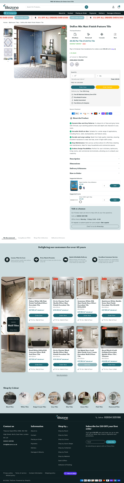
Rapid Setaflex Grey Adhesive (87, 182)
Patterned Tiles (114, 407)
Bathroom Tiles (14, 22)
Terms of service (20, 473)
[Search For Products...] (86, 7)
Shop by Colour (63, 439)
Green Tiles (84, 407)
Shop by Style (63, 435)
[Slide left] (8, 26)
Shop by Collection (64, 448)
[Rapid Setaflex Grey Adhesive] (80, 187)
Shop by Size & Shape (65, 443)
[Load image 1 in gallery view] (8, 32)
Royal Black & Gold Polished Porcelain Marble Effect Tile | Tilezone (109, 353)
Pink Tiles (99, 407)
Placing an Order (36, 439)
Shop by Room (63, 431)
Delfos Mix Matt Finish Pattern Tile (31, 22)
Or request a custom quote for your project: (90, 222)
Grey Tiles (54, 407)
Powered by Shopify (23, 480)
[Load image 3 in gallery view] (8, 52)
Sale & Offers (62, 460)
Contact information (35, 473)
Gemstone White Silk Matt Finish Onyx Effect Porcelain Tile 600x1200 (87, 304)
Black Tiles (10, 407)
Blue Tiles (69, 407)
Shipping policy (50, 473)
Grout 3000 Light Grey (85, 197)
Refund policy (10, 475)
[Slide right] (8, 61)
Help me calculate (77, 82)
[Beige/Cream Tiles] (39, 398)
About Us (34, 431)
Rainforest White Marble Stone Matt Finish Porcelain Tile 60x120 (111, 303)
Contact (33, 435)
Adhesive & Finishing (65, 465)
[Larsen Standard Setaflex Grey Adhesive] (84, 188)
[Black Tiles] (9, 398)
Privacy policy (8, 473)
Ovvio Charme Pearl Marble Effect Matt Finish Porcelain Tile (61, 303)
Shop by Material (64, 456)
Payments (34, 443)
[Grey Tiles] (54, 398)
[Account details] (113, 7)
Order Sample (107, 87)
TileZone (13, 480)
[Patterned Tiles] (114, 398)
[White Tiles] (24, 398)
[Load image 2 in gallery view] (8, 42)
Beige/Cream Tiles (39, 407)
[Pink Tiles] (99, 398)
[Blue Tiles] (69, 398)
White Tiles (25, 407)
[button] (119, 7)
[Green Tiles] (84, 398)
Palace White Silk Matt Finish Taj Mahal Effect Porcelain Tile (38, 303)
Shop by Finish (63, 452)
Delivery (33, 448)
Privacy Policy (110, 446)
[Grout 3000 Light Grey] (80, 202)
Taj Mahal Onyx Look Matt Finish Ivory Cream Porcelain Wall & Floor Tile (87, 353)
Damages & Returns (37, 452)
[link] (13, 17)
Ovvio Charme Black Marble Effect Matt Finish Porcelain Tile (61, 352)
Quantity (74, 72)
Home (5, 22)
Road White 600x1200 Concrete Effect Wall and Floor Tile (38, 352)
